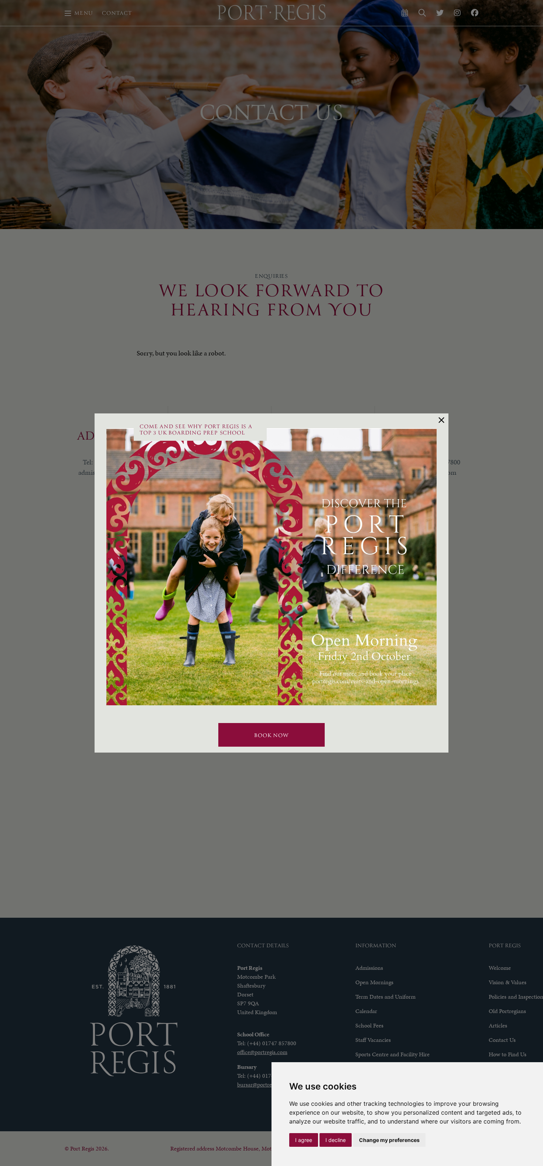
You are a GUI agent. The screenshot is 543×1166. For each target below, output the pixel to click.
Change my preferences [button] (389, 1140)
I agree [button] (303, 1140)
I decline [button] (335, 1140)
